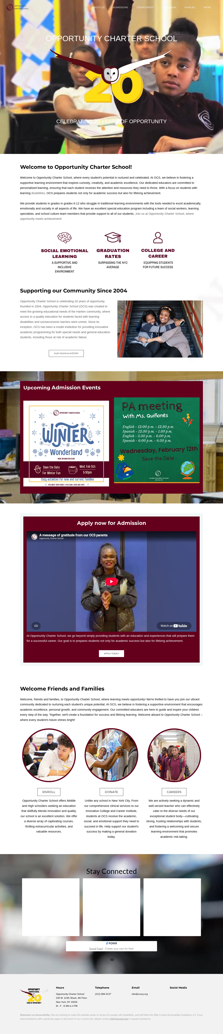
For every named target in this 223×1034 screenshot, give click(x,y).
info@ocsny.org (119, 1018)
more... (208, 7)
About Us (98, 7)
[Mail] (112, 960)
